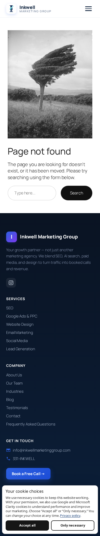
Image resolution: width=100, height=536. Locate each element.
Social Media (17, 340)
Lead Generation (20, 349)
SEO (9, 308)
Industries (15, 391)
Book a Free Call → (28, 473)
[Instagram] (11, 283)
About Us (14, 375)
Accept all (27, 525)
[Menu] (88, 8)
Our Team (14, 383)
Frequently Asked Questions (30, 424)
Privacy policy (70, 515)
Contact (13, 416)
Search (76, 193)
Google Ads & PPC (21, 316)
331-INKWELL (24, 458)
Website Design (20, 324)
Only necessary (73, 525)
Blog (10, 399)
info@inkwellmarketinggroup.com (41, 450)
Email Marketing (19, 332)
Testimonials (17, 407)
